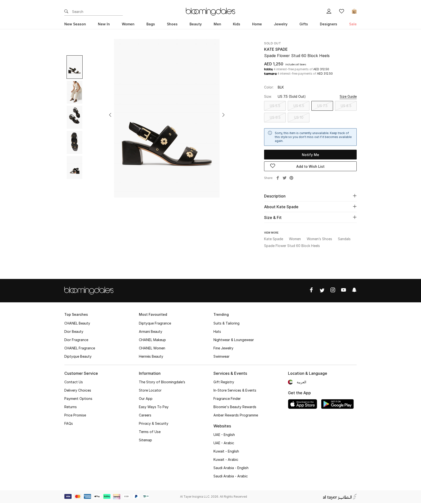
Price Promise (75, 415)
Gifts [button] (303, 24)
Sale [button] (353, 24)
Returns (70, 407)
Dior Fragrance (76, 340)
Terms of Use (150, 432)
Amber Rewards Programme (235, 415)
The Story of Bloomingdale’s (162, 382)
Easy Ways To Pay (154, 407)
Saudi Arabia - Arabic (230, 476)
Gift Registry (223, 382)
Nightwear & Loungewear (233, 340)
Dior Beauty (73, 331)
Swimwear (221, 356)
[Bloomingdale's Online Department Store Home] (210, 11)
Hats (217, 331)
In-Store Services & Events (234, 390)
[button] (110, 115)
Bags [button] (150, 24)
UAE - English (224, 435)
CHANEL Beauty (77, 323)
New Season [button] (75, 24)
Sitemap (145, 440)
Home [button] (257, 24)
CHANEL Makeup (152, 340)
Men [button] (217, 24)
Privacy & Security (153, 423)
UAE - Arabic (223, 443)
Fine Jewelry (223, 348)
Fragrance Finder (227, 398)
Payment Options (78, 398)
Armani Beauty (150, 331)
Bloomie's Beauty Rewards (234, 407)
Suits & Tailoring (226, 323)
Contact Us (73, 382)
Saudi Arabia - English (231, 468)
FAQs (68, 423)
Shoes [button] (172, 24)
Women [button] (128, 24)
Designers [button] (328, 24)
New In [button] (104, 24)
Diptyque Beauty (78, 356)
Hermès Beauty (151, 356)
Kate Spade (276, 49)
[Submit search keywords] (66, 12)
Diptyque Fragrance (155, 323)
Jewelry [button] (280, 24)
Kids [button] (236, 24)
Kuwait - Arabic (225, 459)
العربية (301, 382)
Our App (146, 398)
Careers (145, 415)
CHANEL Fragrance (79, 348)
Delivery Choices (77, 390)
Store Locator (150, 390)
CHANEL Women (152, 348)
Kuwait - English (226, 451)
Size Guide (348, 96)
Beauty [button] (196, 24)
